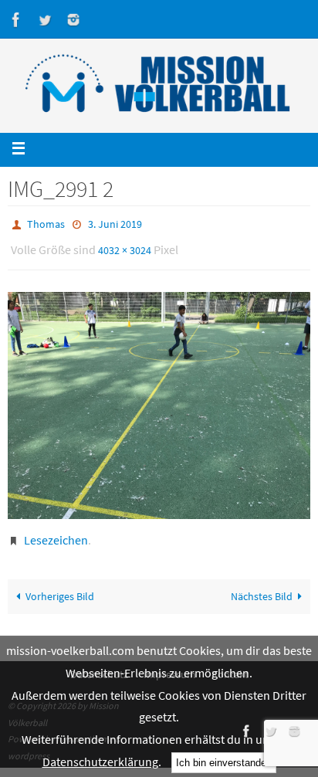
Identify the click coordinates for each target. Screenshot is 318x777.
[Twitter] (44, 20)
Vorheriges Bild (59, 589)
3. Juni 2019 (115, 223)
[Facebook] (16, 20)
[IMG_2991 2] (159, 397)
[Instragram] (73, 20)
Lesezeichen (56, 533)
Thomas (46, 223)
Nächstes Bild (262, 589)
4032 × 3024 (124, 246)
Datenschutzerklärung (100, 761)
